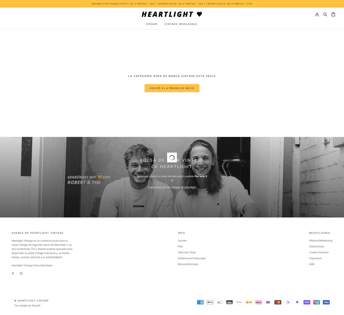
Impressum (315, 258)
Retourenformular (188, 264)
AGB (311, 264)
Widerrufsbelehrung (320, 240)
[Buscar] (325, 14)
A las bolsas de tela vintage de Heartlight (172, 187)
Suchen (182, 240)
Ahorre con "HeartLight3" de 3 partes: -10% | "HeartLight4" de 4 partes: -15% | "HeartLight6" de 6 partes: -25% (172, 4)
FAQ (180, 246)
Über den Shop (187, 252)
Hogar (151, 24)
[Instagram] (21, 273)
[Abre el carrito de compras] (333, 14)
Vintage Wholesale (181, 24)
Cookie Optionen (319, 252)
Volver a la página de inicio (172, 88)
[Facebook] (13, 273)
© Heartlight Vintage (31, 300)
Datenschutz (316, 246)
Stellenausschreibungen (192, 258)
